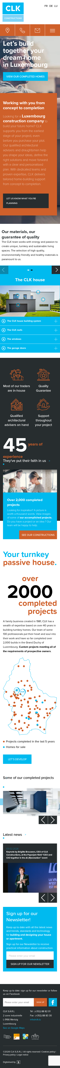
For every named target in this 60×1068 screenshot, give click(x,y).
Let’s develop (17, 759)
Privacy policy (9, 1054)
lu (56, 6)
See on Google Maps (14, 1028)
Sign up (40, 1002)
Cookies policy (48, 1051)
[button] (56, 270)
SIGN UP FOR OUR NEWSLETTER (30, 964)
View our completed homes (25, 76)
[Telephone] (22, 30)
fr (46, 6)
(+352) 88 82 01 (42, 1011)
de (51, 6)
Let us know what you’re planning (21, 201)
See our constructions (38, 535)
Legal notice (22, 1054)
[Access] (7, 30)
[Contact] (37, 30)
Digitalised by (9, 1061)
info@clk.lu (35, 1019)
